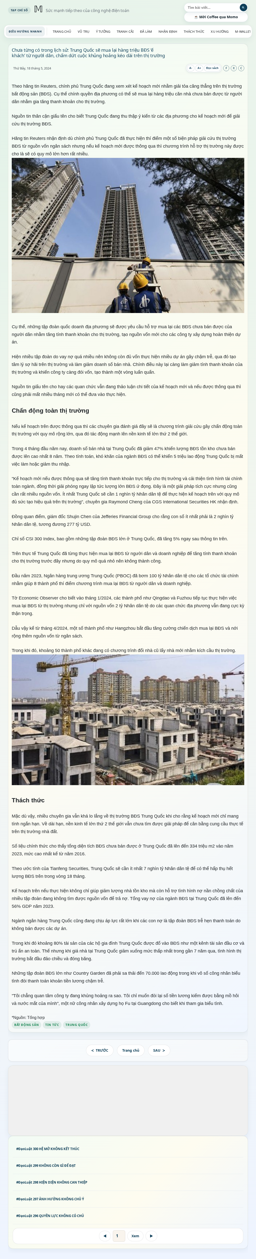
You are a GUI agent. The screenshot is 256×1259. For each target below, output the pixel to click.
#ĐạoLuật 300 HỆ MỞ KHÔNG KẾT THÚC (47, 1149)
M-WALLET (243, 31)
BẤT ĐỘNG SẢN (26, 1024)
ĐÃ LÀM (146, 31)
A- (190, 67)
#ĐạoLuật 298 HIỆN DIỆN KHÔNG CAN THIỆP (51, 1182)
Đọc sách (212, 67)
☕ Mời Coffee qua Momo (216, 16)
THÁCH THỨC (194, 31)
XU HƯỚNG (219, 31)
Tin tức (52, 1024)
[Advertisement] (128, 1101)
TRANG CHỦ (62, 31)
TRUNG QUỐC (77, 1024)
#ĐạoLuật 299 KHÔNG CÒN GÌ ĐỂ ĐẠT (46, 1165)
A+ (199, 67)
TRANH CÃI (125, 31)
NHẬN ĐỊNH (167, 31)
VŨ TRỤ (84, 31)
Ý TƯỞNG (103, 31)
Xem (135, 1236)
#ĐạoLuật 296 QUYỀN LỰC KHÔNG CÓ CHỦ (50, 1216)
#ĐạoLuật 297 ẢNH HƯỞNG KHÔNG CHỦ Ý (50, 1199)
